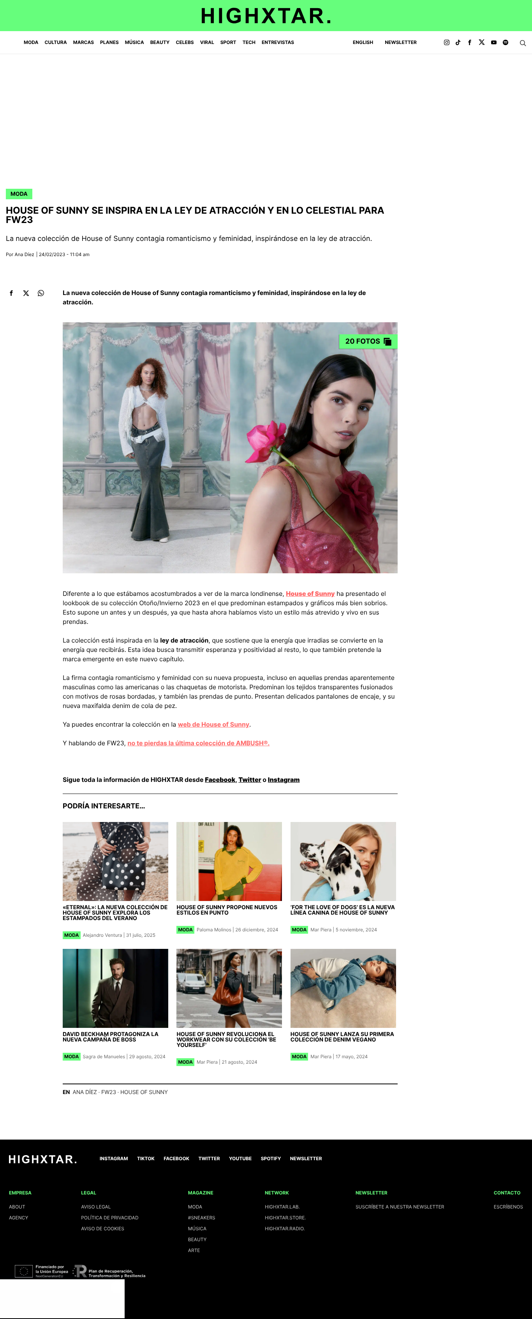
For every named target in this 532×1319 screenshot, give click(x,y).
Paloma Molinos (214, 930)
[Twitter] (482, 43)
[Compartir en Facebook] (11, 293)
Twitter (249, 779)
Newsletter (401, 42)
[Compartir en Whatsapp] (40, 293)
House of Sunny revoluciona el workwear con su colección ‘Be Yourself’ (226, 1040)
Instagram (284, 779)
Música (134, 42)
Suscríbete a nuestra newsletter (400, 1207)
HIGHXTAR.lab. (282, 1207)
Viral (207, 42)
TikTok (146, 1158)
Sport (228, 42)
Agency (18, 1218)
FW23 (108, 1092)
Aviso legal (96, 1207)
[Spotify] (505, 43)
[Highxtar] (266, 15)
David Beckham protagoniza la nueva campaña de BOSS (111, 1037)
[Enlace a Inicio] (42, 1161)
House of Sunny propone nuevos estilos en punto (226, 910)
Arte (194, 1250)
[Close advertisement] (117, 1287)
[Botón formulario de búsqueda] (523, 43)
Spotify (271, 1158)
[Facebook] (469, 43)
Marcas (83, 42)
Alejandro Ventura (102, 935)
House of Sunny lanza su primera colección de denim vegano (342, 1037)
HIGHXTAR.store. (285, 1218)
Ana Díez (24, 254)
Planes (109, 42)
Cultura (56, 42)
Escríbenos (508, 1207)
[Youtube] (494, 43)
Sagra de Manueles (104, 1056)
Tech (249, 42)
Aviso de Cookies (102, 1228)
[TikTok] (458, 43)
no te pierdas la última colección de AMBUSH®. (199, 743)
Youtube (240, 1158)
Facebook (220, 779)
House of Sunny (144, 1092)
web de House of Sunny (213, 724)
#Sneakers (201, 1218)
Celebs (185, 42)
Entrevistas (278, 42)
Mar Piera (320, 930)
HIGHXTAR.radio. (285, 1228)
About (17, 1207)
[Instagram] (446, 43)
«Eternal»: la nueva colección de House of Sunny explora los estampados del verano (115, 913)
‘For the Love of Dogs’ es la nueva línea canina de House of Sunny (343, 910)
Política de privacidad (109, 1218)
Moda (31, 42)
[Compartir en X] (26, 293)
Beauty (160, 42)
